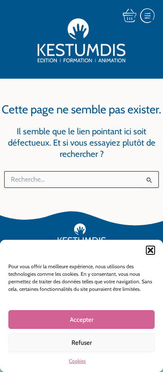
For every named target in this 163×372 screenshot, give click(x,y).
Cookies (77, 361)
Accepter (82, 319)
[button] (150, 250)
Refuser (81, 342)
